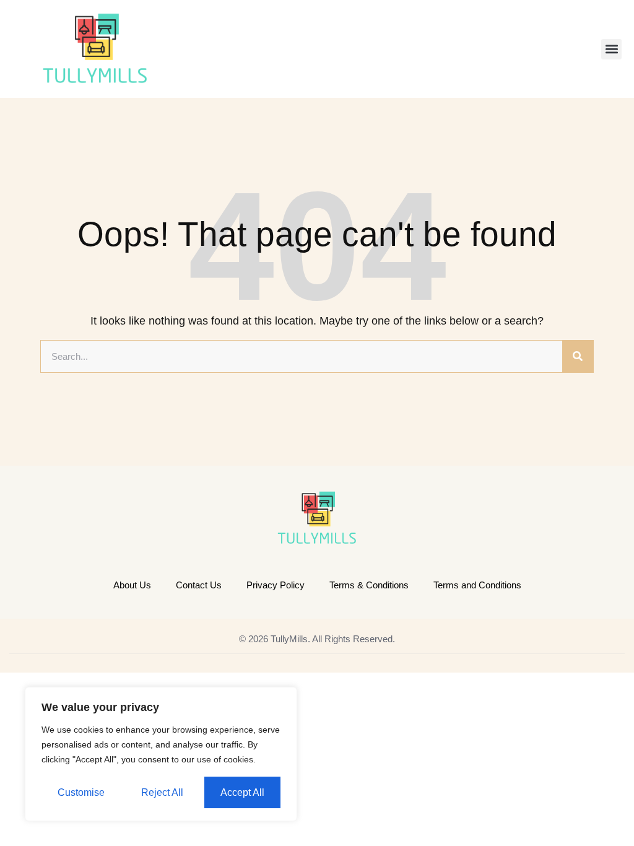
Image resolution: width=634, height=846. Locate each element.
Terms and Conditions (477, 585)
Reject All (162, 792)
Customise (81, 792)
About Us (132, 585)
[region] (161, 754)
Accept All (242, 792)
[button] (611, 49)
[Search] (577, 357)
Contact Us (199, 585)
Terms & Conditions (369, 585)
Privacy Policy (275, 585)
